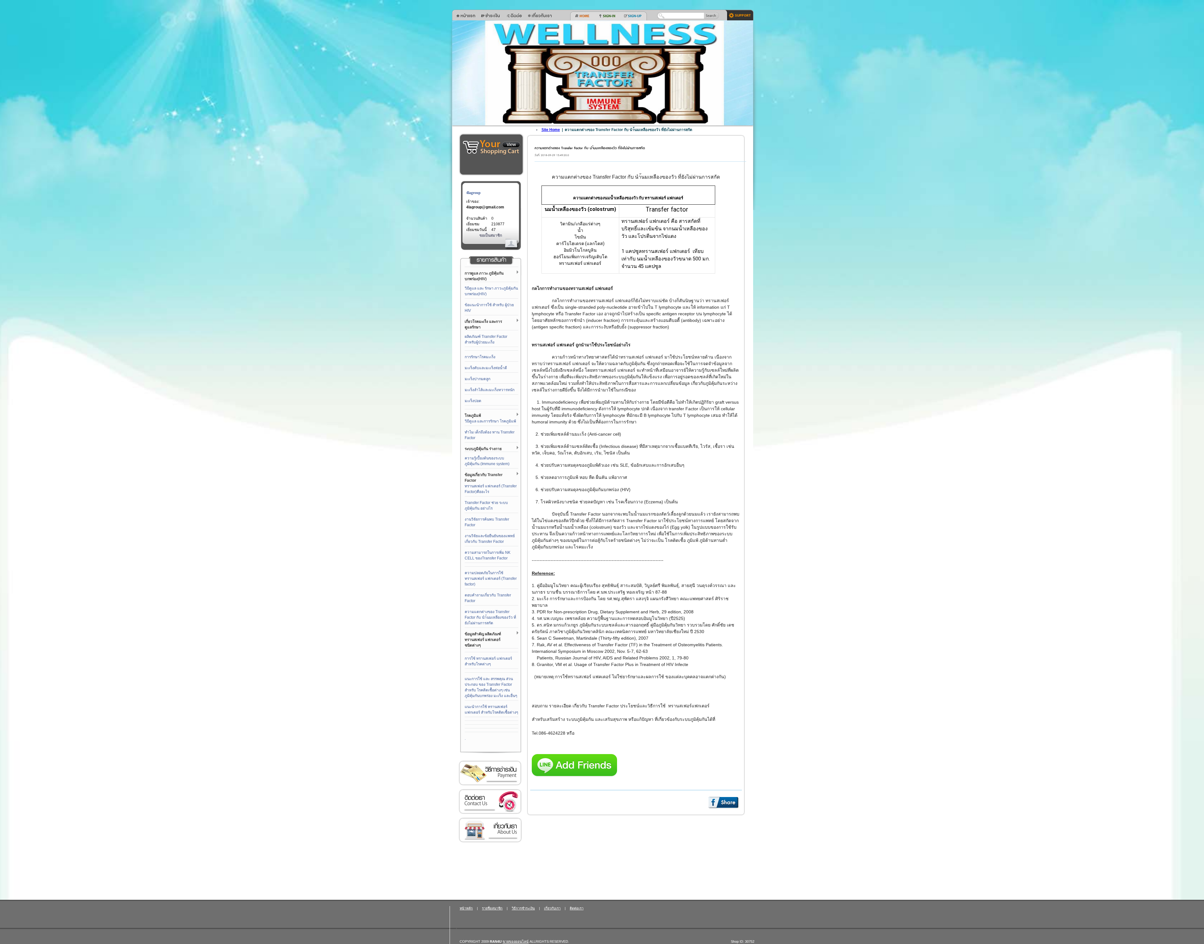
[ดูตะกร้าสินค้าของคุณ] (511, 145)
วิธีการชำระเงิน (490, 773)
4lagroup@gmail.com (485, 207)
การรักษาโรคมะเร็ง (480, 357)
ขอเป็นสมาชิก (490, 235)
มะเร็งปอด (473, 401)
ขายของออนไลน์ (516, 941)
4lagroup (473, 193)
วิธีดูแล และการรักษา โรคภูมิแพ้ (490, 421)
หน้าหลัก (466, 908)
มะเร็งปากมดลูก (477, 379)
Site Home (550, 130)
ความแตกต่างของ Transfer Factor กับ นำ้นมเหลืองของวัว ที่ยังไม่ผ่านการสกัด (490, 617)
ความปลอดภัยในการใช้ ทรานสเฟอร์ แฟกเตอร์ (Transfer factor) (491, 578)
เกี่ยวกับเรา (490, 830)
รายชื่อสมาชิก (492, 908)
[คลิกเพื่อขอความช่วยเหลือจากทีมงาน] (737, 15)
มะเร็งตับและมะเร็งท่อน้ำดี (486, 368)
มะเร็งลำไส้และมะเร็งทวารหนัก (490, 390)
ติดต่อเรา (490, 801)
